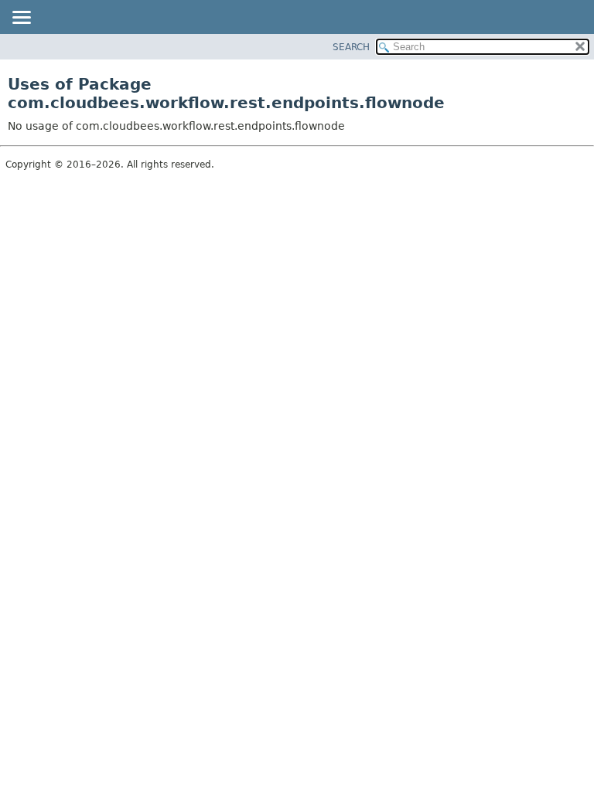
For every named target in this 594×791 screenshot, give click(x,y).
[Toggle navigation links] (21, 18)
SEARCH (351, 47)
